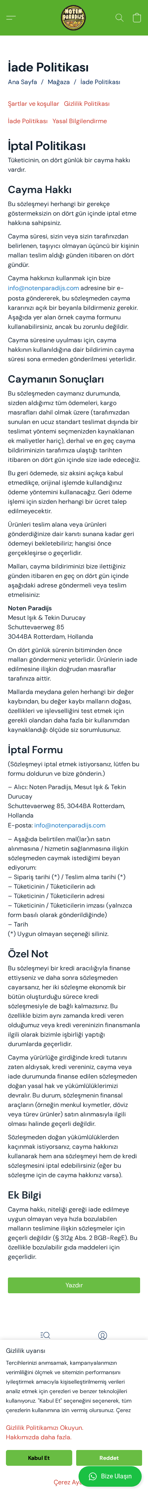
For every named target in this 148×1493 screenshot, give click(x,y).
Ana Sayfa (22, 82)
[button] (74, 1476)
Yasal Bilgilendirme (79, 121)
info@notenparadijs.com (43, 288)
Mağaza (59, 82)
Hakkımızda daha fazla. (38, 1437)
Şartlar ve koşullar (33, 103)
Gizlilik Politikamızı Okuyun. (44, 1428)
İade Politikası (100, 82)
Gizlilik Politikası (87, 103)
